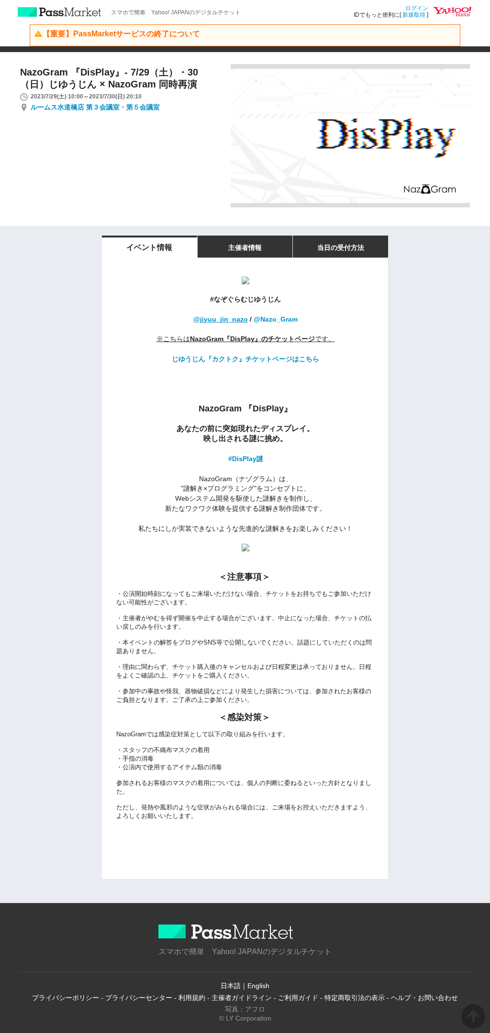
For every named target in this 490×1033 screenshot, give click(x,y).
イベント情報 (149, 247)
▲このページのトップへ (473, 1016)
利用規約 (191, 997)
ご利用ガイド (298, 997)
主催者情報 (245, 247)
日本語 (231, 986)
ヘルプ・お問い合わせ (424, 997)
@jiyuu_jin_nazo (220, 319)
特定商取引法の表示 (354, 997)
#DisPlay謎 (245, 459)
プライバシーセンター (138, 997)
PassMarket (59, 12)
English (258, 986)
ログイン (416, 8)
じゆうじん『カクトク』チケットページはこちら (245, 359)
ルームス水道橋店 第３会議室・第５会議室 (95, 107)
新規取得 (413, 14)
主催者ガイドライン (242, 997)
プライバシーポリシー (65, 997)
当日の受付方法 (340, 247)
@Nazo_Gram (276, 319)
